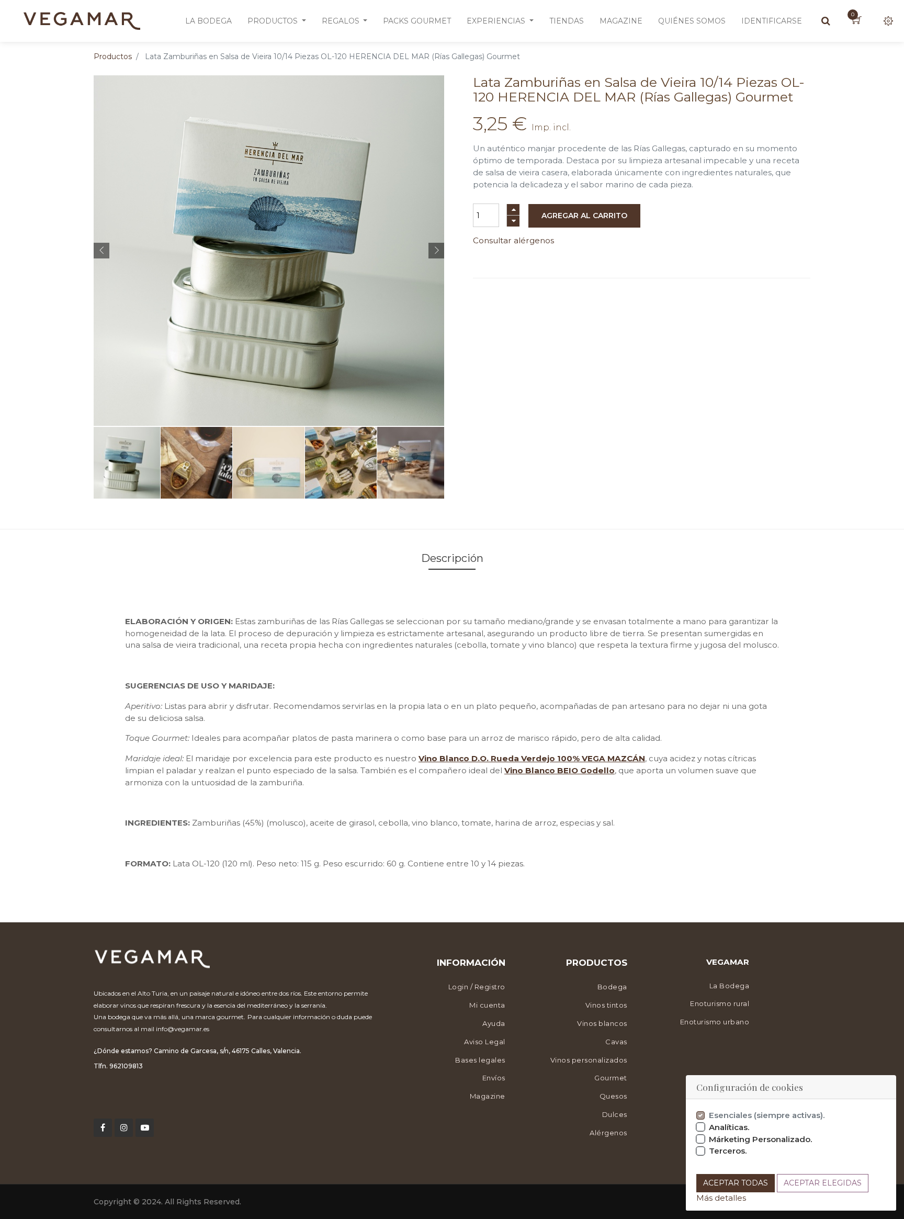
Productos (113, 56)
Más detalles (721, 1198)
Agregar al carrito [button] (584, 215)
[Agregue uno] (513, 209)
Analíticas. (729, 1127)
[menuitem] (208, 21)
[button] (101, 250)
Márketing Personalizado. (760, 1139)
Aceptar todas (735, 1183)
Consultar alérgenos (513, 240)
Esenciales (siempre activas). (767, 1115)
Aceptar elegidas (823, 1183)
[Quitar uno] (513, 221)
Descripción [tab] (452, 558)
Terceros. (728, 1151)
